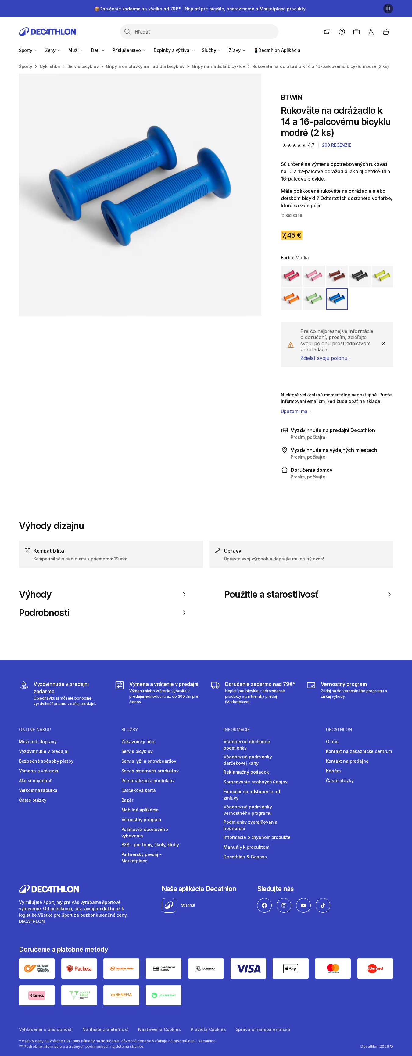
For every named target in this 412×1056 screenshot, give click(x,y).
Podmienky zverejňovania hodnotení (251, 825)
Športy (26, 50)
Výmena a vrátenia (39, 770)
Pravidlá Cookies (208, 1029)
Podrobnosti (44, 612)
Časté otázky (32, 800)
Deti (96, 50)
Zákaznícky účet (138, 741)
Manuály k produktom (246, 847)
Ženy (51, 50)
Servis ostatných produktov (150, 770)
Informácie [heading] (237, 729)
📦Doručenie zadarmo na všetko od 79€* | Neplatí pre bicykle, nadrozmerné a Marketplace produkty (200, 8)
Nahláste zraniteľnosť (105, 1029)
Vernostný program (141, 819)
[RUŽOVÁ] (291, 276)
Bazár (127, 800)
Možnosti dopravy (38, 741)
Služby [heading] (129, 729)
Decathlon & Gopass (245, 856)
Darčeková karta (138, 790)
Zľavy (235, 50)
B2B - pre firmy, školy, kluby (150, 844)
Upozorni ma (294, 411)
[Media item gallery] (140, 195)
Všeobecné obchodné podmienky (247, 744)
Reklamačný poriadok (246, 772)
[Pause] (388, 8)
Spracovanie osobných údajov (255, 781)
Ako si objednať (35, 780)
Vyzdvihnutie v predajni (44, 751)
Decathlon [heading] (339, 729)
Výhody (35, 594)
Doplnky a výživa (172, 50)
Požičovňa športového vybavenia (144, 832)
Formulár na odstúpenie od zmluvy (252, 794)
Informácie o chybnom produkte (257, 837)
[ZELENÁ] (382, 276)
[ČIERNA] (359, 276)
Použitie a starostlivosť (271, 594)
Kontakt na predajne (347, 761)
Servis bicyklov (137, 751)
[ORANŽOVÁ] (291, 299)
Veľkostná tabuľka (38, 790)
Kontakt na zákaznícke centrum (359, 751)
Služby (209, 50)
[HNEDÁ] (337, 276)
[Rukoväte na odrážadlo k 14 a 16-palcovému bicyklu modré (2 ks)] (140, 195)
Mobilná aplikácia (140, 809)
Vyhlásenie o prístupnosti (46, 1029)
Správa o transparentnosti (263, 1029)
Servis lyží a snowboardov (149, 761)
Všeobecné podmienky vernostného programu (248, 810)
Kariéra (333, 770)
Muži (74, 50)
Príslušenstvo (127, 50)
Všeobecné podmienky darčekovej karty (248, 760)
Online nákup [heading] (35, 729)
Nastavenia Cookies (159, 1029)
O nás (332, 741)
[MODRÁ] (337, 299)
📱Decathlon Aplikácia (276, 50)
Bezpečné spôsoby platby (46, 761)
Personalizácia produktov (148, 780)
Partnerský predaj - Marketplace (141, 857)
